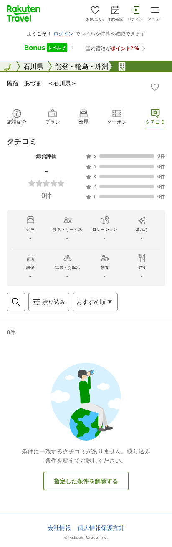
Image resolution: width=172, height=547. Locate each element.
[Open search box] (16, 302)
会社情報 (59, 527)
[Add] (154, 87)
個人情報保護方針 (101, 527)
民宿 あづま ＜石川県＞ (42, 83)
